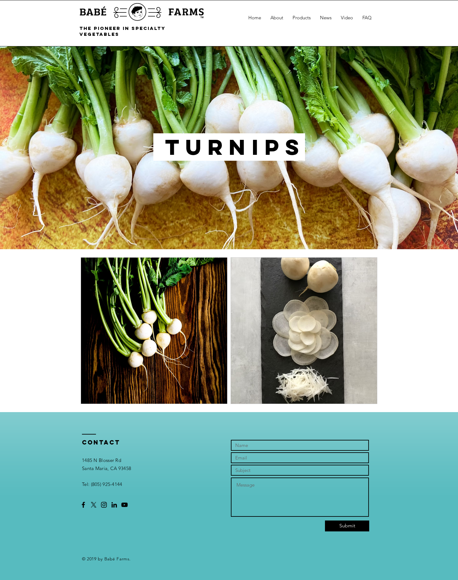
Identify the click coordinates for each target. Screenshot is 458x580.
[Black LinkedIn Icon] (114, 505)
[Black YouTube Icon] (124, 505)
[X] (94, 505)
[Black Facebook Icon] (83, 505)
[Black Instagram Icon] (104, 505)
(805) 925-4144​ (106, 484)
